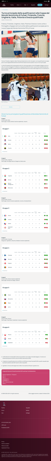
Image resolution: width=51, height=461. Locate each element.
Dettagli (28, 413)
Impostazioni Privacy (5, 447)
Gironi (2, 410)
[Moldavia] (5, 267)
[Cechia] (5, 224)
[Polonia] (5, 335)
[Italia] (5, 136)
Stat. (2, 413)
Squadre (28, 407)
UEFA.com (3, 425)
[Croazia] (5, 140)
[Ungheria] (5, 176)
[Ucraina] (5, 220)
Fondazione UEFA (5, 427)
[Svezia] (5, 295)
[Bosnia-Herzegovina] (5, 184)
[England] (5, 263)
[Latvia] (5, 307)
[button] (19, 5)
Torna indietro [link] (5, 9)
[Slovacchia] (5, 299)
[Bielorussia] (5, 188)
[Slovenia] (5, 259)
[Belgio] (5, 303)
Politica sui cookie (5, 445)
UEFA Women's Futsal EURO (4, 5)
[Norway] (5, 180)
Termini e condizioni (5, 443)
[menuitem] (12, 5)
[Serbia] (5, 144)
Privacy (2, 441)
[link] (12, 5)
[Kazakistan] (5, 343)
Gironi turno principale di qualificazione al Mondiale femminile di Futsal (24, 115)
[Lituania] (5, 148)
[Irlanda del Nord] (5, 228)
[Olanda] (5, 339)
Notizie (27, 410)
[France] (5, 216)
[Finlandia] (5, 255)
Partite (3, 407)
